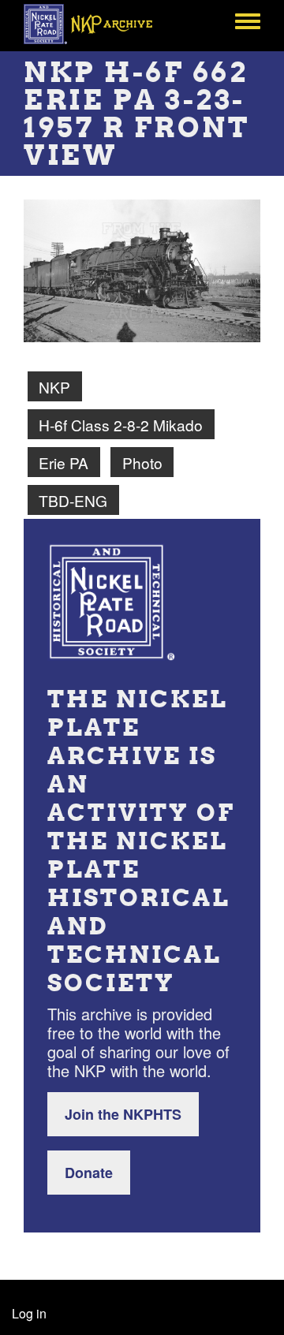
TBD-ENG (73, 500)
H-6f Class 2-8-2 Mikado (121, 424)
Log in (29, 1313)
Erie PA (63, 462)
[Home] (97, 23)
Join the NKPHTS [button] (123, 1114)
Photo (142, 462)
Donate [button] (89, 1172)
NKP (54, 386)
